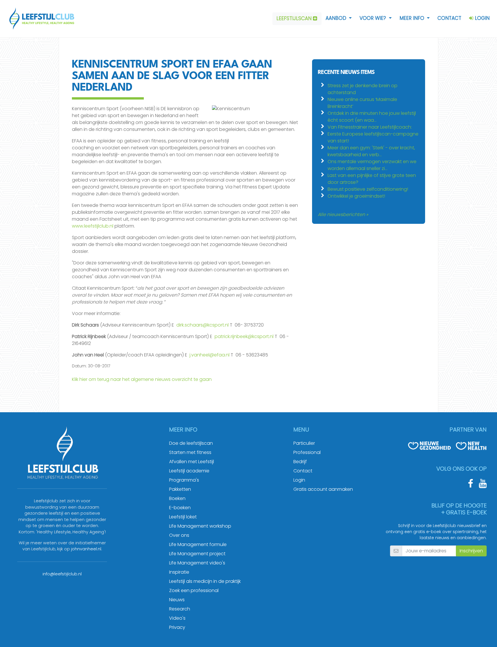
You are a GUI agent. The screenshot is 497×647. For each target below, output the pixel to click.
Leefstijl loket (183, 517)
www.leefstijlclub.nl (92, 226)
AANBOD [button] (337, 18)
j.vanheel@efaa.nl (210, 355)
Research (179, 609)
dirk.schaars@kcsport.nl (202, 325)
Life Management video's (197, 563)
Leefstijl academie (189, 470)
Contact (302, 470)
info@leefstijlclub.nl (62, 574)
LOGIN (481, 18)
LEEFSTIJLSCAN (294, 18)
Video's (177, 618)
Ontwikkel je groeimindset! (356, 196)
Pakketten (180, 489)
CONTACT (449, 18)
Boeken (177, 498)
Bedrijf (300, 461)
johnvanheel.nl (86, 549)
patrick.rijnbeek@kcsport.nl (244, 336)
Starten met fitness (190, 452)
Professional (307, 452)
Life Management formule (198, 544)
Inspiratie (179, 572)
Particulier (304, 443)
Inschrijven (471, 550)
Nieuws (177, 599)
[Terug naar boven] (485, 635)
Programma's (184, 480)
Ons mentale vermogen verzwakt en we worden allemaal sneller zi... (372, 165)
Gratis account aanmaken (323, 489)
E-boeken (180, 507)
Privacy (177, 627)
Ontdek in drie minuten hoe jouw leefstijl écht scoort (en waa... (372, 116)
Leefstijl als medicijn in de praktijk (205, 581)
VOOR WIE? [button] (373, 18)
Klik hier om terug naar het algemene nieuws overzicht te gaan (142, 379)
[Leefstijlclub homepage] (38, 18)
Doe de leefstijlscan (191, 443)
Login (299, 480)
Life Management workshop (200, 526)
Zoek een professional (194, 590)
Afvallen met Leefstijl (191, 461)
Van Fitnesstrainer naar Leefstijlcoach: (370, 127)
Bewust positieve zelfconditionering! (368, 189)
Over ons (179, 535)
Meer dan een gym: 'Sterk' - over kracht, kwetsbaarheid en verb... (371, 151)
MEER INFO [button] (412, 18)
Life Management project (197, 553)
